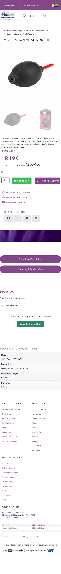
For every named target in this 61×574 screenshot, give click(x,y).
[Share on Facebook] (8, 218)
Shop (28, 30)
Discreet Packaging (18, 192)
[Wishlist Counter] (24, 15)
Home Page (16, 30)
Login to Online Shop (30, 324)
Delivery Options (16, 197)
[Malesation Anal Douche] (30, 73)
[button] (28, 170)
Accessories (39, 30)
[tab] (30, 259)
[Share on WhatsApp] (17, 218)
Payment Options (16, 202)
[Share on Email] (27, 218)
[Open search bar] (44, 15)
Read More (8, 151)
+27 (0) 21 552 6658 (10, 517)
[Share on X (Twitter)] (36, 218)
